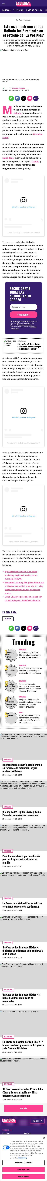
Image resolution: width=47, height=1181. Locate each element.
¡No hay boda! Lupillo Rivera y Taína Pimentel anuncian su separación (21, 813)
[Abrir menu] (3, 3)
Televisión (18, 10)
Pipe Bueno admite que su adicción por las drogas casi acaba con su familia (30, 670)
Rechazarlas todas (23, 1169)
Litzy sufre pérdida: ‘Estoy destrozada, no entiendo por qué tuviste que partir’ (29, 346)
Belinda (17, 113)
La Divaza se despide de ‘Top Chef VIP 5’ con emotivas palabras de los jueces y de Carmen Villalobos (23, 1045)
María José (8, 158)
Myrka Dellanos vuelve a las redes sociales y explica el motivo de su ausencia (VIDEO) (21, 575)
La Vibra (19, 20)
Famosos (6, 10)
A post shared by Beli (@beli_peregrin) (23, 541)
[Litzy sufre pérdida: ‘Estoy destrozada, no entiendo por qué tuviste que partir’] (10, 341)
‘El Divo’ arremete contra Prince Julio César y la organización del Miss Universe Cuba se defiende (22, 1092)
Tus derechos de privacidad (23, 1162)
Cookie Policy (22, 1158)
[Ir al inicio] (9, 1121)
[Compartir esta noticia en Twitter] (23, 98)
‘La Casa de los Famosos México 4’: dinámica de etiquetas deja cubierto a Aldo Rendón (22, 950)
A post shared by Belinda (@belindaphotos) (23, 443)
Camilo (35, 161)
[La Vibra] (23, 4)
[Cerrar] (44, 1137)
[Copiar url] (36, 98)
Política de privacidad (23, 323)
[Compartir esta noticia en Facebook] (17, 98)
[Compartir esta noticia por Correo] (29, 98)
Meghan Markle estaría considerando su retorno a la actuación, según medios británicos (22, 768)
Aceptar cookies (23, 1176)
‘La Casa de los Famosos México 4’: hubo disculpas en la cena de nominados (21, 998)
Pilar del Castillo (18, 88)
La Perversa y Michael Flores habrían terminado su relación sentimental (30, 655)
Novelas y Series (34, 10)
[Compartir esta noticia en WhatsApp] (11, 98)
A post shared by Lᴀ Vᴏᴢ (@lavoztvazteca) (23, 232)
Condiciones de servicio (25, 325)
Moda (21, 712)
